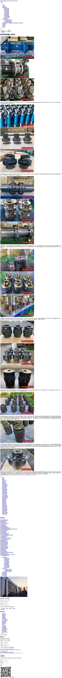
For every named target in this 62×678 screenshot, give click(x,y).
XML (1, 651)
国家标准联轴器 (4, 7)
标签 (3, 652)
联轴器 (3, 478)
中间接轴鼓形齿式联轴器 (4, 546)
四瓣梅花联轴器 (4, 511)
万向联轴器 (3, 614)
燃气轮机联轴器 (4, 575)
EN (0, 28)
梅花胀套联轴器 (4, 488)
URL (1, 652)
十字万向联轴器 (6, 11)
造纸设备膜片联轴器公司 (4, 548)
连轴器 (3, 477)
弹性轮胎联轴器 (6, 567)
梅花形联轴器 (54, 318)
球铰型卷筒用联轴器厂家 (4, 542)
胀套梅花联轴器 (4, 487)
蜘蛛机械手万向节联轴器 (4, 543)
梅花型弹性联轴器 (4, 484)
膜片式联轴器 (37, 102)
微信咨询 (10, 608)
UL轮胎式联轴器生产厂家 (4, 553)
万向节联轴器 (4, 618)
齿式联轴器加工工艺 (3, 550)
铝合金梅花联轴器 (4, 489)
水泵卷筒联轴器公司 (3, 537)
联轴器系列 (4, 6)
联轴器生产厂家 (4, 480)
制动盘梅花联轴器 (4, 512)
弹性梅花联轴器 (4, 486)
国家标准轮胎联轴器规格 (4, 544)
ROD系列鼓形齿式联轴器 (8, 569)
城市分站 (8, 652)
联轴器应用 (9, 31)
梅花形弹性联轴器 (4, 485)
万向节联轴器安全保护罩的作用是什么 (6, 538)
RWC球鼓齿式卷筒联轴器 (8, 571)
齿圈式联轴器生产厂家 (3, 540)
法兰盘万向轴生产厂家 (3, 545)
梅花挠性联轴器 (4, 514)
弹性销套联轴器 (6, 15)
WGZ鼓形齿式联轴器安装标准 (4, 539)
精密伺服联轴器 (4, 572)
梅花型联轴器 (4, 483)
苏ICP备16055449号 (17, 649)
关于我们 (3, 5)
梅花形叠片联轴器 (4, 513)
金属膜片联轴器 (6, 9)
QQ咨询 (6, 608)
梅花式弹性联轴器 (4, 509)
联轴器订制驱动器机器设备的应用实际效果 (6, 552)
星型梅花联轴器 (4, 508)
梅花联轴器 (2, 318)
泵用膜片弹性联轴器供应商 (4, 547)
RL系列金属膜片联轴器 (7, 570)
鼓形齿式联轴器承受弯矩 (4, 541)
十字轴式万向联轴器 (5, 619)
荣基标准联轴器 (4, 568)
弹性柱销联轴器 (6, 14)
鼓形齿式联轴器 (6, 8)
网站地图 (5, 652)
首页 (3, 4)
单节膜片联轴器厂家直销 (4, 536)
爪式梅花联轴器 (4, 490)
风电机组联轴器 (4, 574)
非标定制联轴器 (4, 573)
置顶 (1, 609)
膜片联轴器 (2, 102)
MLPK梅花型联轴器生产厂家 (4, 555)
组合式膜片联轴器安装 (3, 551)
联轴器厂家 (3, 479)
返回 (4, 609)
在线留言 (13, 608)
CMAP (7, 651)
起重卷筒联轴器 (6, 10)
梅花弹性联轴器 (6, 12)
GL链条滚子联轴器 (7, 16)
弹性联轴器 (3, 613)
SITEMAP (3, 651)
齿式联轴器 (3, 616)
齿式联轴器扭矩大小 (3, 549)
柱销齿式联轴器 (6, 13)
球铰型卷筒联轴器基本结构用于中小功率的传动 (7, 554)
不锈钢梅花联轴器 (4, 510)
